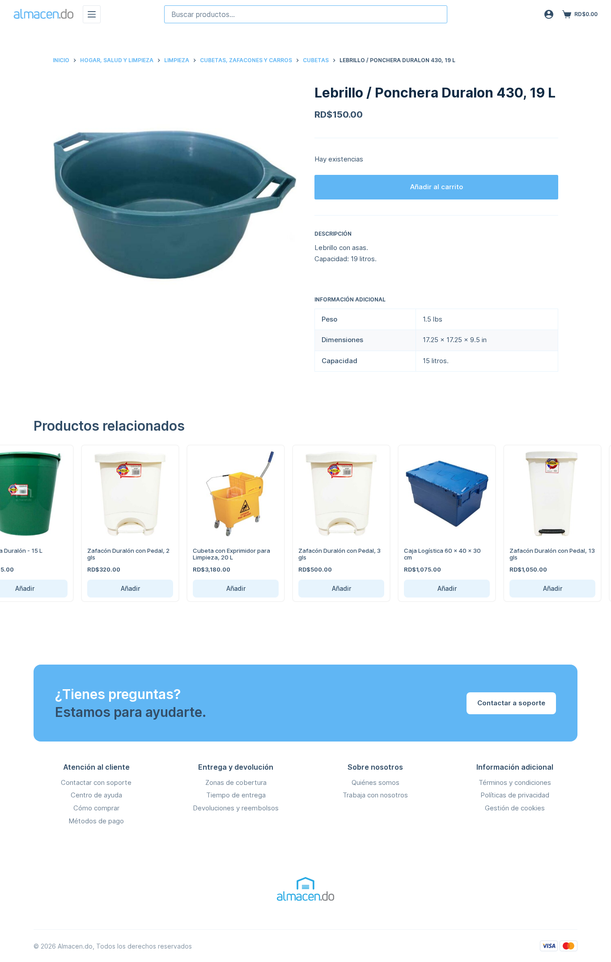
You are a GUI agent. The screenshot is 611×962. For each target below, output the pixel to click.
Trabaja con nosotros (375, 795)
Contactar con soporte (96, 782)
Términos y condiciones (515, 782)
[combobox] (305, 14)
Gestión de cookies (515, 808)
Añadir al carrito (436, 186)
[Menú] (92, 14)
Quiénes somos (375, 782)
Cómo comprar (96, 808)
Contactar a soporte (511, 703)
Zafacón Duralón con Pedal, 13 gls (536, 554)
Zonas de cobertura (236, 782)
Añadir (114, 588)
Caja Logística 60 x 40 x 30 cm (426, 554)
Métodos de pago (96, 821)
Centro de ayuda (96, 795)
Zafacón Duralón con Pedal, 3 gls (324, 554)
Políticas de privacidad (514, 795)
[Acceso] (548, 14)
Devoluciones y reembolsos (236, 808)
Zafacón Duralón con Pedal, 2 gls (113, 554)
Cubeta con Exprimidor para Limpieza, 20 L (216, 554)
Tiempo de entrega (236, 795)
